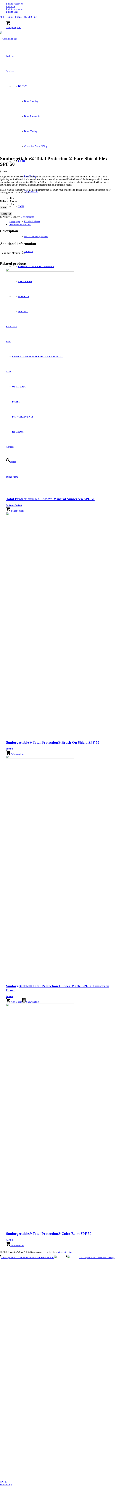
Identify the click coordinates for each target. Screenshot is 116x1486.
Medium (14, 201)
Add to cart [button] (16, 1002)
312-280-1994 (30, 17)
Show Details (32, 1002)
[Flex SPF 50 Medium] (9, 151)
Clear (3, 207)
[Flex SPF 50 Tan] (27, 151)
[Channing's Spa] (8, 38)
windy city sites (64, 1252)
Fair (12, 198)
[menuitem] (61, 349)
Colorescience (27, 216)
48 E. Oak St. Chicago (11, 17)
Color (3, 201)
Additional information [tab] (20, 224)
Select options (17, 510)
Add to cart (6, 214)
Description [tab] (14, 222)
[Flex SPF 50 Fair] (34, 132)
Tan (12, 204)
